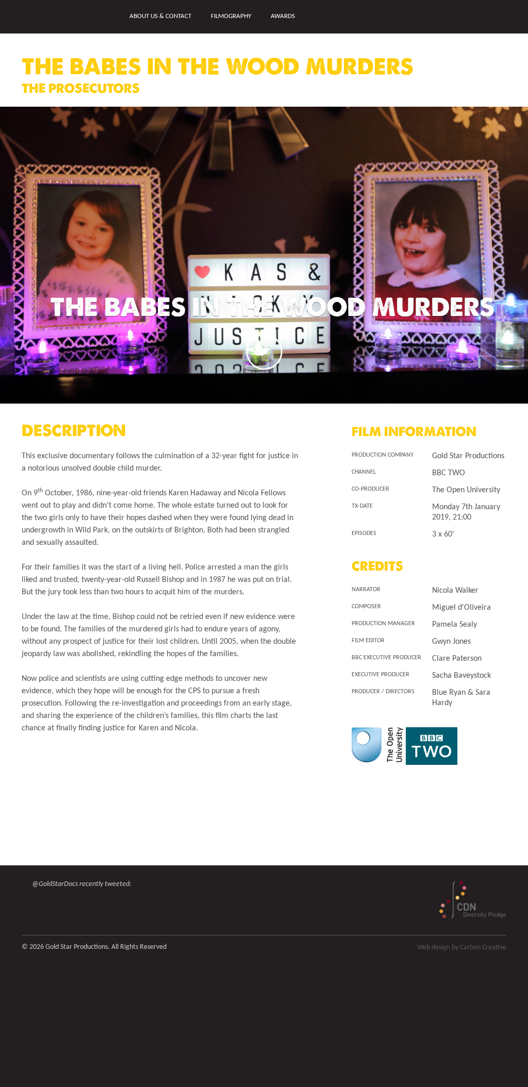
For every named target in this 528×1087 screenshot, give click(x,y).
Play (264, 351)
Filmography (231, 16)
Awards (283, 16)
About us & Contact (160, 16)
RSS (502, 16)
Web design (433, 947)
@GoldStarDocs (55, 884)
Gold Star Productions (58, 17)
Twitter (484, 16)
